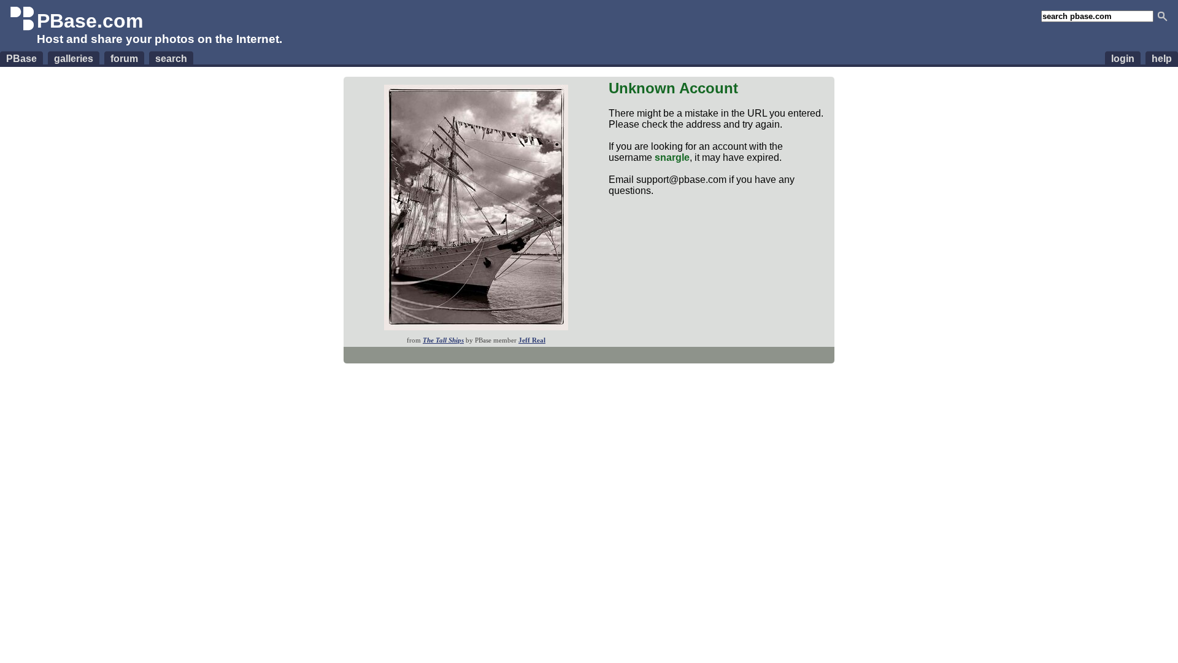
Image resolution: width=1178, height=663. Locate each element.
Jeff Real (531, 340)
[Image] (476, 327)
